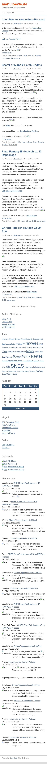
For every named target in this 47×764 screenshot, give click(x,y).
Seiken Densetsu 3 (33, 361)
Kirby (41, 347)
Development (38, 339)
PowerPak (20, 356)
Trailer (7, 126)
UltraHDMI (41, 367)
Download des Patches (29, 131)
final (29, 297)
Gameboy (12, 347)
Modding (19, 351)
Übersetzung (15, 58)
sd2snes (18, 361)
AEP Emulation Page (10, 422)
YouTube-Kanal (8, 327)
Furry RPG (5, 347)
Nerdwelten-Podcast (10, 428)
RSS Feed (12, 461)
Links (3, 58)
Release (29, 142)
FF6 (29, 55)
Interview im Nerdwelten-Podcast (23, 19)
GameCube (20, 347)
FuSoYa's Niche (8, 425)
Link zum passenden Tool (12, 191)
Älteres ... (5, 448)
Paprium (36, 351)
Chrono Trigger (22, 55)
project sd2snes (8, 433)
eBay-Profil (6, 319)
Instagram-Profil (8, 324)
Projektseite (32, 216)
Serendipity (13, 758)
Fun (32, 55)
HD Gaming (28, 347)
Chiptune (11, 339)
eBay (13, 344)
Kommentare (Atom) (16, 470)
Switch (35, 367)
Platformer (9, 357)
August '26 (20, 408)
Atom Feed (12, 464)
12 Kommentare (7, 294)
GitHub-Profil (7, 322)
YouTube (39, 371)
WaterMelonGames (23, 371)
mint (14, 351)
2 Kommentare (7, 139)
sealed (25, 361)
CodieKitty (29, 339)
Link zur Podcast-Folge (11, 39)
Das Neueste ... (8, 445)
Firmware (30, 343)
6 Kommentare (7, 218)
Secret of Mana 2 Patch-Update (22, 64)
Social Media (29, 367)
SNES (8, 58)
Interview (38, 55)
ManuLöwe (17, 23)
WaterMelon (13, 371)
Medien (10, 351)
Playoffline (6, 430)
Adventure (5, 339)
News (24, 142)
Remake (5, 361)
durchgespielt (7, 344)
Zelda (4, 374)
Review (11, 361)
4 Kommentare (7, 53)
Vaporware (5, 371)
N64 (24, 351)
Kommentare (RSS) (16, 467)
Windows (32, 371)
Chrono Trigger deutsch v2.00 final (23, 520)
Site (8, 366)
